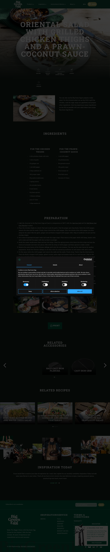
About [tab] (81, 265)
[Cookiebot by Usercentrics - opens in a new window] (84, 259)
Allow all (79, 291)
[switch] (45, 284)
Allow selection (55, 291)
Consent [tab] (29, 265)
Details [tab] (55, 265)
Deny (30, 291)
